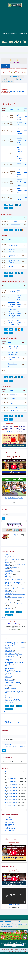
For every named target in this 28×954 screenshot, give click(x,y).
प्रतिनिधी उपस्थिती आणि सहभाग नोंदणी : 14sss (14, 723)
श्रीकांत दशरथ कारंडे (19, 297)
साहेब (6, 665)
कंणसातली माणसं (8, 676)
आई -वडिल (7, 562)
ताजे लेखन (9, 76)
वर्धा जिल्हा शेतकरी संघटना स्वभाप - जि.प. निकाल (14, 647)
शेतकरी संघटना (3, 926)
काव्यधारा (14, 79)
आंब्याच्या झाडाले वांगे (9, 679)
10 (16, 204)
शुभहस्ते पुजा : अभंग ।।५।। (11, 571)
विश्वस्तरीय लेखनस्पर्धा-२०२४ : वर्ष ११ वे (13, 584)
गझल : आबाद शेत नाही (9, 587)
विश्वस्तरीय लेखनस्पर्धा (11, 924)
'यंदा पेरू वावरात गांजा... (9, 607)
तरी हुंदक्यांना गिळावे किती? (15, 410)
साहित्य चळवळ (16, 76)
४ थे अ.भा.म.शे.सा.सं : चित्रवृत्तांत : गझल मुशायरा (14, 662)
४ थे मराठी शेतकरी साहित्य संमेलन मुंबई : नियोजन (14, 642)
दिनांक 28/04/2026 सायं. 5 (11, 787)
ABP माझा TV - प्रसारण (13, 904)
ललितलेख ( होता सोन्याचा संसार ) (11, 567)
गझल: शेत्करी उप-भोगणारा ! (10, 656)
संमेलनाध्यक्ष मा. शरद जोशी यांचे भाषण (12, 658)
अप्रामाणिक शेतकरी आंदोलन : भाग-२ (12, 644)
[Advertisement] (14, 18)
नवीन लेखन (4, 76)
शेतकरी (6, 696)
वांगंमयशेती (15, 534)
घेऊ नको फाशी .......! (9, 650)
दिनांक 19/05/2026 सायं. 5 (11, 772)
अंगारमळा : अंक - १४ (9, 645)
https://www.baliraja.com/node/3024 (16, 91)
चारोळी (6, 555)
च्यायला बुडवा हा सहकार (15, 225)
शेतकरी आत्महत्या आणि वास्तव (11, 688)
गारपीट (6, 568)
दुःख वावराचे (7, 648)
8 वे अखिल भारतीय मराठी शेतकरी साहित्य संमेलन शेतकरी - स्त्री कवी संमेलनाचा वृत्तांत (12, 313)
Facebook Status (16, 921)
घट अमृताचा (12, 398)
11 (19, 204)
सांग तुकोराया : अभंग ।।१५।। (11, 573)
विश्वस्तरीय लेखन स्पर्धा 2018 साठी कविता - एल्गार (11, 304)
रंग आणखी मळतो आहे (13, 245)
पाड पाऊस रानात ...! (9, 556)
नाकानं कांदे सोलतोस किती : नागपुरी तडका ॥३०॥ (14, 671)
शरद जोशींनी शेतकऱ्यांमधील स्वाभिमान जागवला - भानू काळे (19, 140)
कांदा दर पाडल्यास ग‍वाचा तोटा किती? (12, 699)
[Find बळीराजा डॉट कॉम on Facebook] (14, 530)
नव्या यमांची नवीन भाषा (9, 661)
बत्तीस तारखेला (8, 608)
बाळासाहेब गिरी (8, 818)
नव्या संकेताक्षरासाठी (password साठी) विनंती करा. (15, 746)
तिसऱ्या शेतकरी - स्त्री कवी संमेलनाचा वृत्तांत (11, 322)
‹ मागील (11, 204)
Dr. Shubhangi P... (9, 824)
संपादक (25, 116)
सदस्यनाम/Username (7, 734)
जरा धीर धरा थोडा (11, 291)
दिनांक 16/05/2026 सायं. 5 (11, 775)
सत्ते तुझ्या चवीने (8, 677)
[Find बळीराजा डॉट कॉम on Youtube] (20, 530)
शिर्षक (18, 109)
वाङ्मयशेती (9, 79)
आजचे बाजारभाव (7, 921)
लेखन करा (7, 721)
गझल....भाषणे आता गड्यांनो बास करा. (12, 684)
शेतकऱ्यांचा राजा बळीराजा (10, 702)
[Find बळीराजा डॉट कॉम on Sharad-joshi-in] (7, 530)
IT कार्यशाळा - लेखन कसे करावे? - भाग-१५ (13, 691)
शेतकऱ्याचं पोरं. (8, 561)
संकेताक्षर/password (7, 739)
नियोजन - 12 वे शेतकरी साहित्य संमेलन (12, 693)
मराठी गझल (19, 79)
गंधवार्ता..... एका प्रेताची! (9, 593)
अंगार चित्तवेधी (7, 697)
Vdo (19, 904)
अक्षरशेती (21, 76)
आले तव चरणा (8, 685)
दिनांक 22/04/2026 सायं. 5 (11, 799)
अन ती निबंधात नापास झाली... (10, 601)
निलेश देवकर (7, 825)
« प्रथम (6, 204)
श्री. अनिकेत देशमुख (19, 304)
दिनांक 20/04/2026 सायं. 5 (11, 805)
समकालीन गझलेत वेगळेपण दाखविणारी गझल (19, 172)
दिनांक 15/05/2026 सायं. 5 (11, 778)
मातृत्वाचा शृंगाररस (8, 664)
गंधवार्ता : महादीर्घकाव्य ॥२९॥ (10, 578)
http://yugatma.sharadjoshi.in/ (14, 945)
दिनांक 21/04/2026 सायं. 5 (11, 802)
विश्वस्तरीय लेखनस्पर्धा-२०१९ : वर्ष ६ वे (12, 559)
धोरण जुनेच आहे (8, 602)
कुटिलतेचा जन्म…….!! (13, 256)
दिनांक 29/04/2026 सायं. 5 (11, 784)
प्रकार (11, 109)
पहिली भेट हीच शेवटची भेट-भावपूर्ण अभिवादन (13, 655)
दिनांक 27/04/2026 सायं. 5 (11, 790)
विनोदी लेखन (10, 81)
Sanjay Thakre (8, 819)
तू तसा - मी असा (13, 407)
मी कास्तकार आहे (8, 659)
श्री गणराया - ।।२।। (15, 395)
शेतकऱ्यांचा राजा (11, 926)
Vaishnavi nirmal (9, 831)
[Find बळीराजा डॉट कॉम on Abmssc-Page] (10, 530)
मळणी (9, 297)
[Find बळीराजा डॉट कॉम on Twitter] (17, 530)
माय (6, 690)
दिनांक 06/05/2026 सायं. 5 (11, 781)
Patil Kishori (8, 821)
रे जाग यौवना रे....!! (14, 221)
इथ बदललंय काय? (8, 570)
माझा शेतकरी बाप (8, 558)
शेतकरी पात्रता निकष (9, 670)
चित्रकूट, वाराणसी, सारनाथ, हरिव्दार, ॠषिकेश (14, 604)
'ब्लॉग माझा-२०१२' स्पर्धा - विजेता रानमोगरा (13, 582)
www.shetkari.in (10, 431)
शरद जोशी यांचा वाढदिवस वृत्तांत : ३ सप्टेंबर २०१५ (14, 597)
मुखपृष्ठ (2, 921)
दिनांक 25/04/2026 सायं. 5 (11, 793)
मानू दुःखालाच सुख (9, 591)
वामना (6, 674)
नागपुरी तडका (4, 81)
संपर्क (16, 926)
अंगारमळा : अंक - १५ (12, 371)
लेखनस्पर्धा (4, 79)
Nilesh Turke (8, 827)
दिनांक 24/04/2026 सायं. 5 (11, 796)
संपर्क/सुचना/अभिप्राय (9, 668)
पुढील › (6, 208)
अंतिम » (10, 208)
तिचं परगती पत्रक (8, 673)
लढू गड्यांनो (7, 585)
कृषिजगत (25, 924)
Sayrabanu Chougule (10, 828)
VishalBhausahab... (9, 830)
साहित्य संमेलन (3, 924)
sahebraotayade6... (10, 822)
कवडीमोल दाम (8, 667)
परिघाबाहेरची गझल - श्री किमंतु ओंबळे (12, 700)
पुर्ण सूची (3, 617)
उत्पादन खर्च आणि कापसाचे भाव (11, 653)
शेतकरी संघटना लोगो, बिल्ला (19, 190)
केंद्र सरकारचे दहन (9, 575)
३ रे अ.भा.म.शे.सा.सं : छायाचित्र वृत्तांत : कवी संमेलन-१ (12, 364)
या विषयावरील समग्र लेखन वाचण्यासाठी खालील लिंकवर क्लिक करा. (14, 497)
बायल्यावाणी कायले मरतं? (10, 651)
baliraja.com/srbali (14, 501)
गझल (6, 687)
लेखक (18, 286)
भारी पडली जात (12, 266)
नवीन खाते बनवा (8, 744)
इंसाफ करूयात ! (8, 576)
